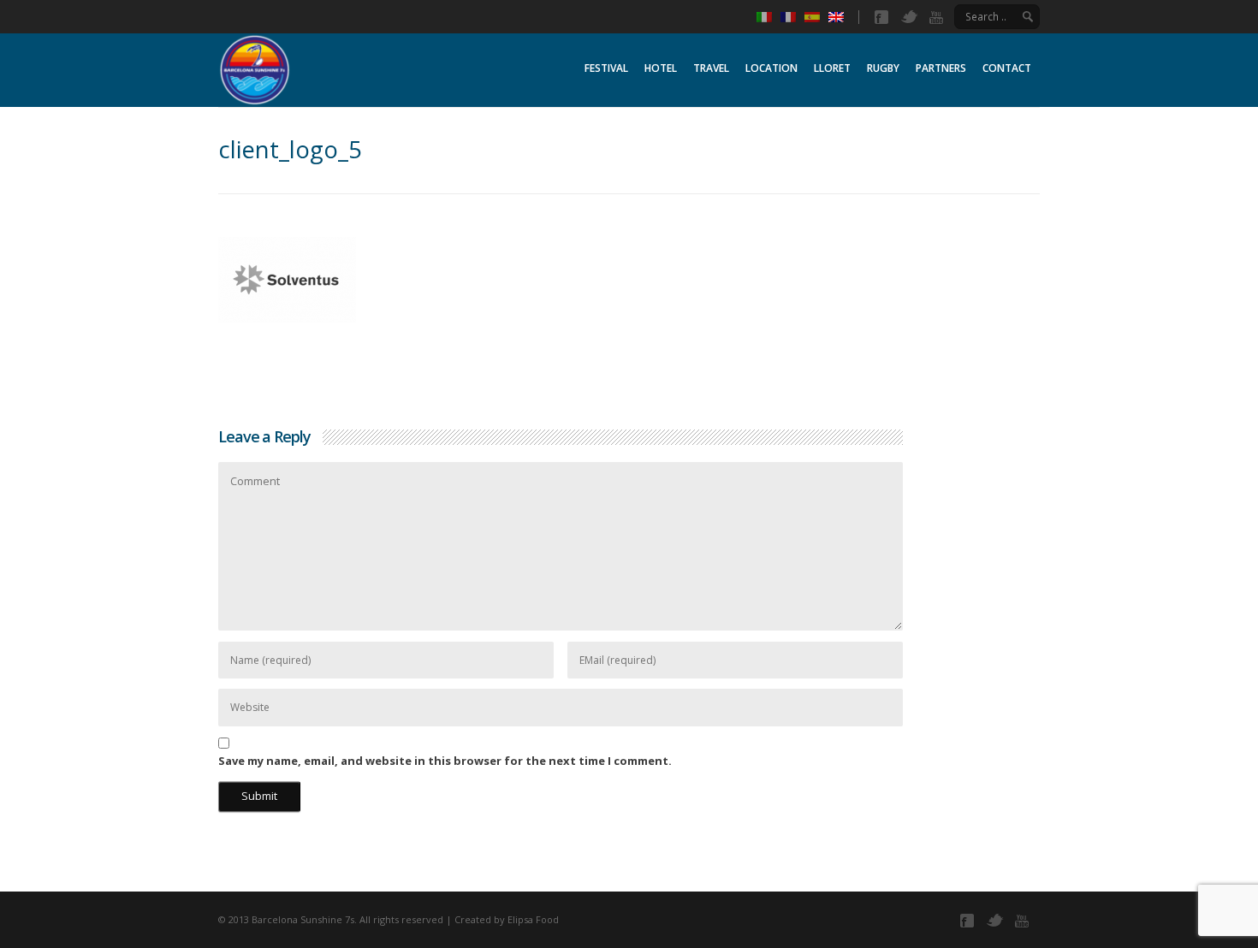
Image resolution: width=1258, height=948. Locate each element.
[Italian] (768, 17)
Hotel (660, 68)
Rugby (883, 68)
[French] (792, 17)
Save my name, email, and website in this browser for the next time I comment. (445, 760)
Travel (711, 68)
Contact (1006, 68)
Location (771, 68)
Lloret (832, 68)
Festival (606, 68)
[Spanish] (816, 17)
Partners (941, 68)
